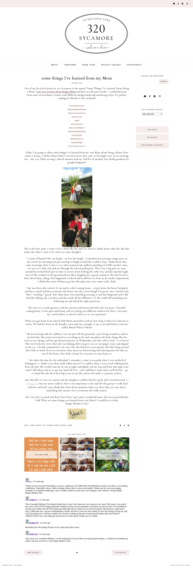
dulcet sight (184, 565)
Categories (133, 64)
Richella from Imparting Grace (77, 146)
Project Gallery (111, 64)
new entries (33, 553)
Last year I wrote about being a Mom (56, 91)
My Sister (152, 137)
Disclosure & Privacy (152, 145)
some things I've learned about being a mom (51, 425)
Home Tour (88, 64)
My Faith (152, 130)
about (54, 64)
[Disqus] (76, 509)
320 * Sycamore (15, 565)
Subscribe (70, 64)
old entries (120, 553)
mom (26, 425)
